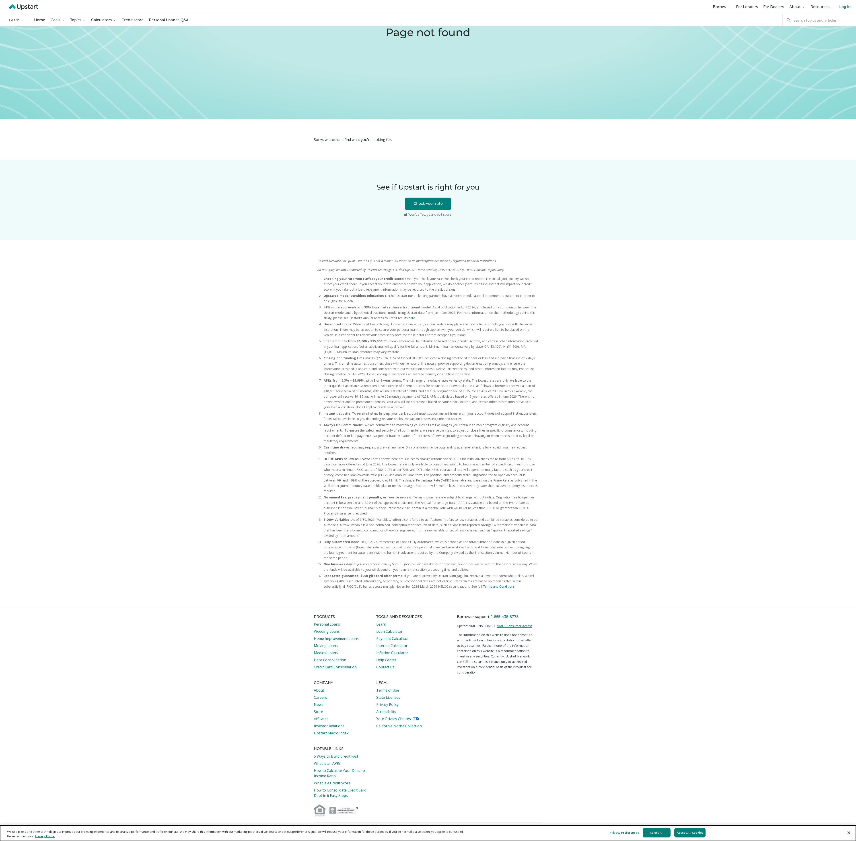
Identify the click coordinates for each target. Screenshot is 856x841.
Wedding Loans (327, 631)
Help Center (386, 659)
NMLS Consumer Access (514, 626)
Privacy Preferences (624, 833)
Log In (845, 7)
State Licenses (388, 697)
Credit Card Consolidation (335, 667)
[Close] (849, 832)
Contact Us (385, 667)
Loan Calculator (389, 631)
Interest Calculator (391, 645)
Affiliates (321, 718)
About (795, 7)
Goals (55, 20)
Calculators (101, 20)
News (318, 704)
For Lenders (747, 7)
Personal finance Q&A (169, 20)
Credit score (132, 20)
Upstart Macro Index (331, 733)
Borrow (719, 7)
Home (39, 20)
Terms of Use (387, 690)
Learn (14, 20)
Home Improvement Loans (336, 638)
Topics (75, 20)
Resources (820, 7)
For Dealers (773, 7)
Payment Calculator (392, 638)
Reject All (656, 833)
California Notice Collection (399, 725)
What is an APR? (327, 763)
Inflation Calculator (392, 652)
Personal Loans (327, 624)
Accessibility (386, 711)
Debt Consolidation (330, 659)
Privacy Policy (387, 704)
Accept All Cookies (690, 833)
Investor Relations (329, 725)
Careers (320, 697)
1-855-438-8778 (505, 617)
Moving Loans (326, 645)
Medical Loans (326, 652)
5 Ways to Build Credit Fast (336, 756)
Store (318, 711)
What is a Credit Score (332, 783)
